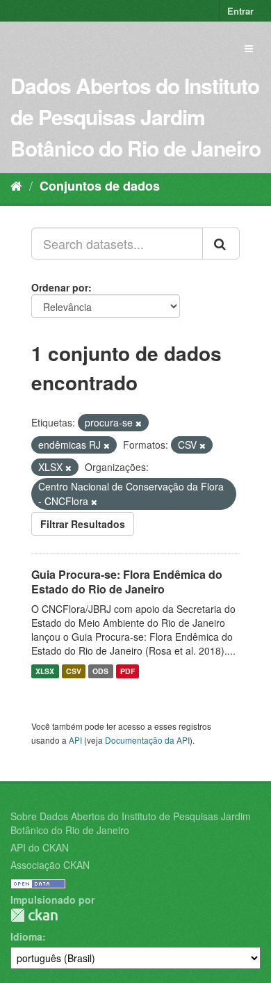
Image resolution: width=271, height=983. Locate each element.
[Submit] (221, 243)
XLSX (44, 671)
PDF (127, 671)
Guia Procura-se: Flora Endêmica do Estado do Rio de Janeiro (126, 581)
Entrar (240, 10)
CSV (73, 671)
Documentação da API (147, 740)
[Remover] (139, 423)
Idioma (26, 936)
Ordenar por (59, 287)
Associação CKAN (50, 865)
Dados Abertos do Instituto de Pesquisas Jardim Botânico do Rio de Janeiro (135, 116)
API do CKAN (39, 847)
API (75, 740)
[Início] (16, 185)
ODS (100, 671)
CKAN (34, 915)
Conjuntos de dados (100, 186)
